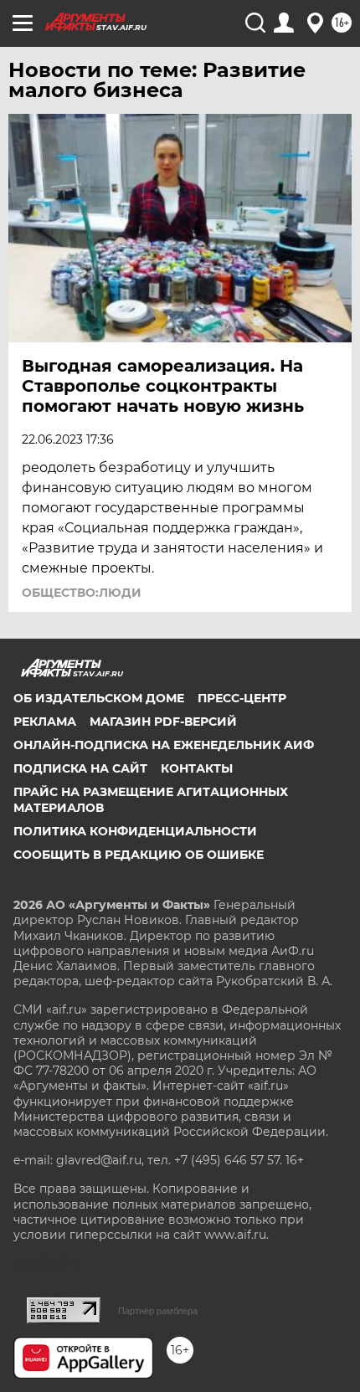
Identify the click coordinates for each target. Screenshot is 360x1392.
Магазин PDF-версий (163, 721)
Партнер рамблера (158, 1311)
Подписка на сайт (80, 768)
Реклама (44, 721)
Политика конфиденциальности (135, 831)
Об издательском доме (98, 698)
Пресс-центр (242, 698)
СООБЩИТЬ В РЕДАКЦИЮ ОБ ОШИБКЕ (138, 854)
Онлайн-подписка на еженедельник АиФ (163, 745)
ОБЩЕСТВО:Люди (81, 592)
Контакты (197, 768)
